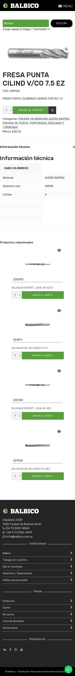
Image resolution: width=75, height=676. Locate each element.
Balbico (7, 553)
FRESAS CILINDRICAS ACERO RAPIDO (43, 118)
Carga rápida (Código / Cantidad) (25, 29)
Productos (9, 601)
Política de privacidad (15, 580)
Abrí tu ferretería (12, 566)
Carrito (6, 607)
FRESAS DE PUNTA (15, 123)
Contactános (10, 627)
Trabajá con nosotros (15, 559)
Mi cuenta (8, 614)
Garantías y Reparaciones (17, 573)
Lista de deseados (13, 621)
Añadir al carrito (30, 110)
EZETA (16, 131)
